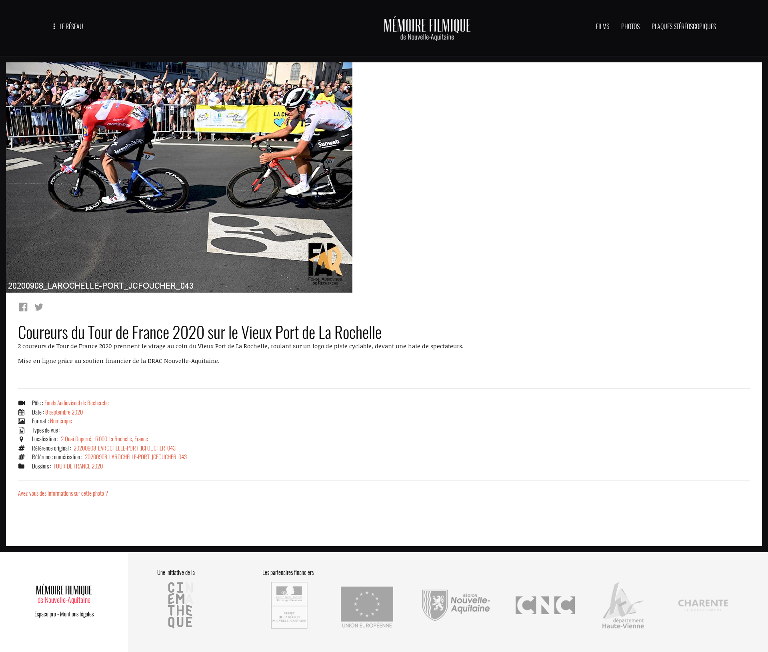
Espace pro (45, 614)
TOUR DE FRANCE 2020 (78, 466)
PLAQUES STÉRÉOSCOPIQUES (684, 26)
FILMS (602, 26)
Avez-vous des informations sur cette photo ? (63, 493)
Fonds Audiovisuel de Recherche (76, 403)
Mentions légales (77, 614)
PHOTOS (630, 26)
